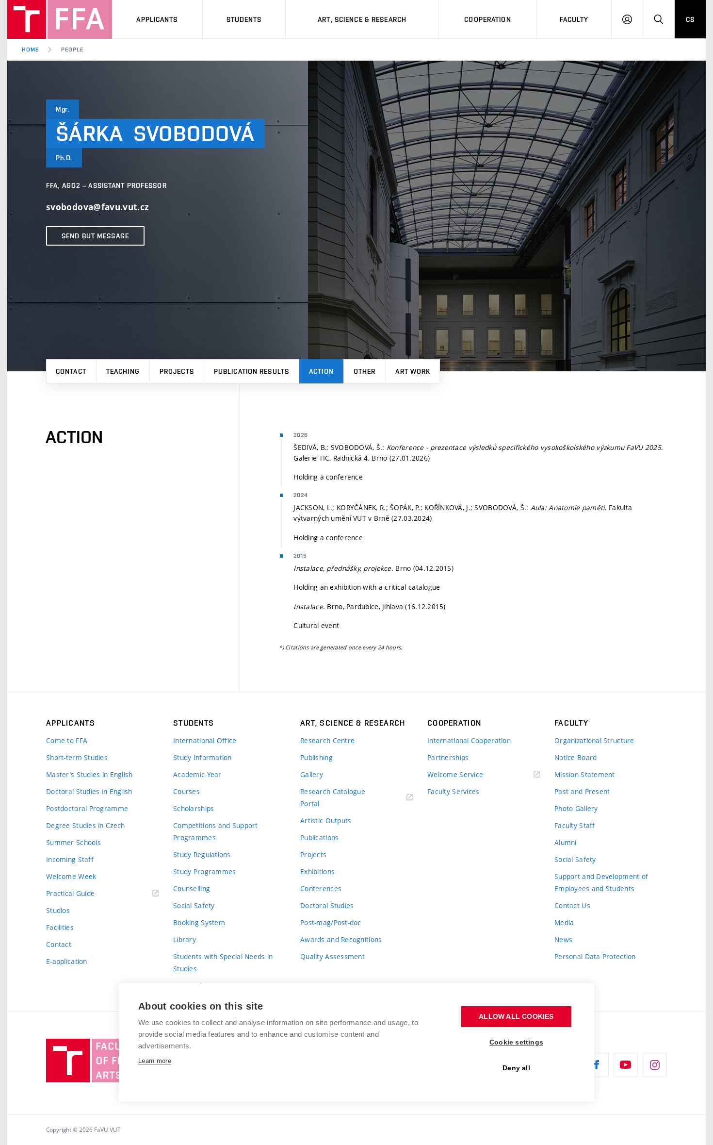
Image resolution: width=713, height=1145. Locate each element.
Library (184, 939)
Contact (71, 371)
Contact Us (572, 905)
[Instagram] (655, 1065)
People (72, 49)
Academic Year (197, 774)
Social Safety (194, 905)
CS (690, 19)
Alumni (565, 842)
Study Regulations (202, 854)
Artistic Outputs (325, 820)
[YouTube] (626, 1065)
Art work (412, 371)
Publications (319, 837)
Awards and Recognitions (341, 939)
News (563, 939)
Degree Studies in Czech (85, 825)
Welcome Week (71, 876)
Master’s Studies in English (89, 774)
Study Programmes (204, 871)
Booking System (199, 922)
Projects (177, 371)
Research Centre (327, 740)
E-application (66, 961)
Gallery (311, 774)
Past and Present (582, 791)
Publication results (251, 371)
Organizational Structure (594, 740)
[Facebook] (596, 1065)
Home (30, 49)
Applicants (157, 19)
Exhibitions (317, 871)
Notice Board (575, 757)
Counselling (191, 888)
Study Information (202, 757)
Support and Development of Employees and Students (601, 882)
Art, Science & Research (362, 19)
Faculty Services (453, 791)
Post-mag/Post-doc (330, 922)
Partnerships (448, 757)
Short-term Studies (77, 757)
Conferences (320, 888)
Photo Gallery (576, 808)
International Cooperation (469, 740)
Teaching (123, 371)
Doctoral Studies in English (89, 791)
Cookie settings (516, 1042)
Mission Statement (584, 774)
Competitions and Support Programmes (215, 831)
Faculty (574, 19)
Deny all (516, 1068)
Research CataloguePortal (332, 797)
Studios (58, 910)
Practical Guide (70, 893)
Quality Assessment (332, 956)
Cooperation (487, 19)
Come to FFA (66, 740)
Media (564, 922)
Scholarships (193, 808)
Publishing (316, 757)
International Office (205, 740)
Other (365, 371)
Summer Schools (73, 842)
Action (321, 371)
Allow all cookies (516, 1016)
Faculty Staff (574, 825)
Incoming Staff (70, 859)
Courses (186, 791)
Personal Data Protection (595, 956)
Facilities (60, 927)
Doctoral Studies (327, 905)
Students (244, 19)
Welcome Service (455, 774)
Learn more (154, 1060)
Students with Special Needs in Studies (223, 962)
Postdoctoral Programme (87, 808)
